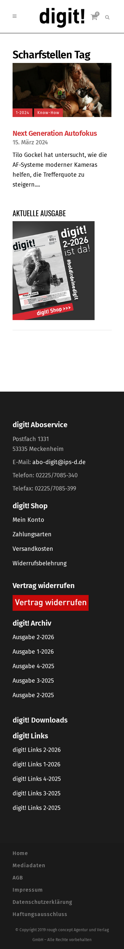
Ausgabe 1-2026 (33, 651)
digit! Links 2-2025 (37, 808)
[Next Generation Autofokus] (62, 90)
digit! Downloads (40, 720)
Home (20, 853)
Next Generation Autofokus (55, 133)
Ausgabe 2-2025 (33, 695)
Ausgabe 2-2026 (33, 637)
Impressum (28, 890)
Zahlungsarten (32, 534)
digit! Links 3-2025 (37, 793)
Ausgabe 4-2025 (33, 666)
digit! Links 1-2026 (37, 764)
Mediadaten (29, 865)
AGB (18, 878)
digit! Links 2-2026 (37, 750)
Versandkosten (33, 548)
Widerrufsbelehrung (39, 563)
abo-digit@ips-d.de (59, 462)
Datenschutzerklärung (42, 902)
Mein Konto (28, 519)
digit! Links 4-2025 (37, 779)
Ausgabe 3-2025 (33, 680)
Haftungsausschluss (40, 914)
